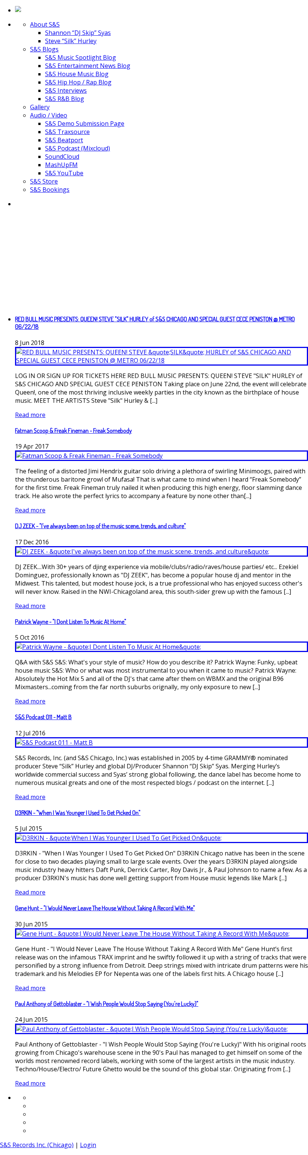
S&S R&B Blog (64, 99)
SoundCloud (62, 156)
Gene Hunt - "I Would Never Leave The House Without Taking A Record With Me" (105, 908)
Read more (30, 415)
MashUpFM (61, 165)
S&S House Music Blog (77, 74)
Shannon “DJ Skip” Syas (78, 33)
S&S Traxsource (67, 132)
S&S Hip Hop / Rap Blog (78, 82)
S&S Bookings (49, 189)
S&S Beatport (64, 140)
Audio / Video (48, 115)
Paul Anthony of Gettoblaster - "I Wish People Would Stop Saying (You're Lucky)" (106, 1003)
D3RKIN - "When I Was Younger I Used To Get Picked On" (77, 812)
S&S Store (44, 181)
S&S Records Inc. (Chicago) (37, 1145)
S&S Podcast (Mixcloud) (77, 148)
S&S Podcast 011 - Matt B (43, 717)
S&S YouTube (64, 173)
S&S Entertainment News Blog (87, 66)
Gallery (40, 107)
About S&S (45, 24)
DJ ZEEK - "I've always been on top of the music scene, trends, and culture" (100, 526)
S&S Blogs (44, 49)
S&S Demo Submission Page (84, 123)
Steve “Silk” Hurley (71, 41)
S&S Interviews (66, 90)
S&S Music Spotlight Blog (80, 57)
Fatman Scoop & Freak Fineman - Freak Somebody (73, 430)
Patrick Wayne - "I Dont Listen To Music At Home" (70, 621)
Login (88, 1145)
